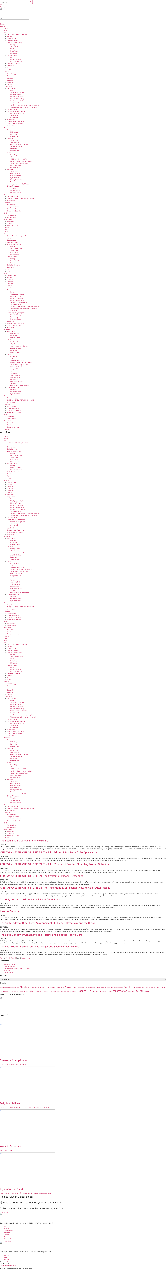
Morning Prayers (15, 94)
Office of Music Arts (13, 186)
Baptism (9, 76)
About (5, 32)
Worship (13, 188)
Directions (10, 65)
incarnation (152, 987)
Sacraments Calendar (14, 211)
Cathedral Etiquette (13, 63)
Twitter (5, 1257)
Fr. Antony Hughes (100, 987)
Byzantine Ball (15, 178)
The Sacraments (12, 109)
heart (137, 987)
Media (5, 213)
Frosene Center (12, 55)
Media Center (7, 1237)
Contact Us (7, 1241)
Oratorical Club (15, 151)
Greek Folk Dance (16, 165)
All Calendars (11, 205)
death (74, 987)
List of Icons (14, 51)
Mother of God (50, 991)
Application (10, 221)
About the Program (16, 47)
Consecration (11, 38)
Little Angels (14, 155)
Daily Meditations (12, 196)
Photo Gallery (11, 215)
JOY (11, 157)
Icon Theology (11, 119)
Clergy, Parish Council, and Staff (17, 34)
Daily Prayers (11, 88)
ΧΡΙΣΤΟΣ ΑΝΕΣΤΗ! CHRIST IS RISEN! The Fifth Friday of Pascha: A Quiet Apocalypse (48, 852)
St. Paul (139, 990)
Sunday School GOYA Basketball (21, 161)
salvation (130, 991)
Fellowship (13, 134)
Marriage (10, 78)
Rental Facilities (15, 59)
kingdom (2, 991)
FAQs (8, 67)
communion (50, 987)
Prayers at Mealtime (16, 97)
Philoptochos (11, 130)
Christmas (25, 987)
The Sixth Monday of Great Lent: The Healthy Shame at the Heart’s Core (41, 934)
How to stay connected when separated (13, 1064)
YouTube (6, 1259)
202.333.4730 (7, 1261)
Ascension (11, 987)
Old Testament (73, 991)
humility (146, 987)
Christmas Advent (38, 987)
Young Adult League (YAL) (19, 163)
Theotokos (147, 991)
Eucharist (87, 987)
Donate (5, 28)
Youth (9, 153)
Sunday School (15, 140)
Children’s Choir (15, 190)
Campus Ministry (15, 167)
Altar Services (14, 142)
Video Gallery (11, 217)
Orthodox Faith (8, 86)
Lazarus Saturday (10, 911)
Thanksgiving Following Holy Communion (23, 107)
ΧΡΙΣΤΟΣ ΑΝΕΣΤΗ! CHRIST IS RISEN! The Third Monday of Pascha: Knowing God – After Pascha (55, 887)
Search (5, 30)
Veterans (13, 182)
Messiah (37, 991)
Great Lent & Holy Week (15, 124)
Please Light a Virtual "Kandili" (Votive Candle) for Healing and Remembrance (25, 1193)
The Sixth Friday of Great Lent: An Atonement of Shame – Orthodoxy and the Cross (47, 923)
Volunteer (10, 169)
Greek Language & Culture (19, 144)
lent (24, 991)
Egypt (82, 987)
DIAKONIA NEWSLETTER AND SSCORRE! (20, 198)
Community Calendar (14, 209)
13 (8, 958)
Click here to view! (6, 1150)
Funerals (9, 84)
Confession (10, 80)
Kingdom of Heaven (18, 991)
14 (13, 958)
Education (10, 138)
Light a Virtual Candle (12, 1189)
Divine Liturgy (11, 74)
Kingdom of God (9, 991)
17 (29, 958)
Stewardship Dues (13, 225)
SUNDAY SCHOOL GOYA (18, 159)
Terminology (14, 115)
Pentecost (104, 991)
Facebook (6, 1255)
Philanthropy (14, 132)
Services (6, 72)
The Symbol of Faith (17, 92)
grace (121, 987)
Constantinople (59, 987)
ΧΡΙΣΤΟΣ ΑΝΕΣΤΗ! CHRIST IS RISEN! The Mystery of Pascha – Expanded (42, 875)
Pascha (82, 990)
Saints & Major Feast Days (15, 121)
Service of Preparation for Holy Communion (24, 105)
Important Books (15, 117)
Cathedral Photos (12, 40)
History (9, 36)
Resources (10, 126)
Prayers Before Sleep (17, 99)
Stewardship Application (14, 1060)
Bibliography (14, 53)
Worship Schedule (10, 1146)
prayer (110, 991)
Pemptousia (95, 991)
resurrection (120, 990)
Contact (6, 227)
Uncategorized (8, 972)
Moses (42, 991)
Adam (2, 987)
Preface (12, 90)
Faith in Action (15, 136)
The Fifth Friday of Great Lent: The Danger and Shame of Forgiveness (39, 946)
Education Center (16, 61)
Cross (68, 987)
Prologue (13, 45)
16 (23, 958)
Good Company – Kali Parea (19, 184)
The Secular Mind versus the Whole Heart (24, 840)
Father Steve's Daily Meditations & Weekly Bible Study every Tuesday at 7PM (25, 1107)
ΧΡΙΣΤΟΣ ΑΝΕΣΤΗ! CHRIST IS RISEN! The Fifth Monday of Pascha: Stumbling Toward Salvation (54, 864)
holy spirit (141, 987)
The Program (14, 49)
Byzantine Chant (15, 192)
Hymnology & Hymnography (16, 111)
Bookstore (13, 148)
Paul (88, 991)
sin (133, 991)
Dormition (78, 987)
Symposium (14, 171)
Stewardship (7, 219)
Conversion (10, 82)
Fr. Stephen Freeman (112, 987)
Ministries (6, 128)
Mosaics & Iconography (14, 43)
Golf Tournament (15, 176)
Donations (10, 223)
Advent (7, 987)
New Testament (65, 991)
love (28, 991)
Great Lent (129, 987)
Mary (32, 991)
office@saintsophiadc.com (8, 1265)
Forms (9, 70)
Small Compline (15, 103)
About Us (6, 1226)
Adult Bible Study (16, 146)
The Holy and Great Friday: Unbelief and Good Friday (30, 899)
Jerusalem (160, 987)
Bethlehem (16, 987)
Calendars (6, 203)
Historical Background (17, 113)
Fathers (92, 987)
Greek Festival (15, 173)
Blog (4, 194)
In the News (11, 200)
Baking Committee (16, 180)
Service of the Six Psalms (18, 101)
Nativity (58, 991)
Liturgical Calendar (13, 207)
